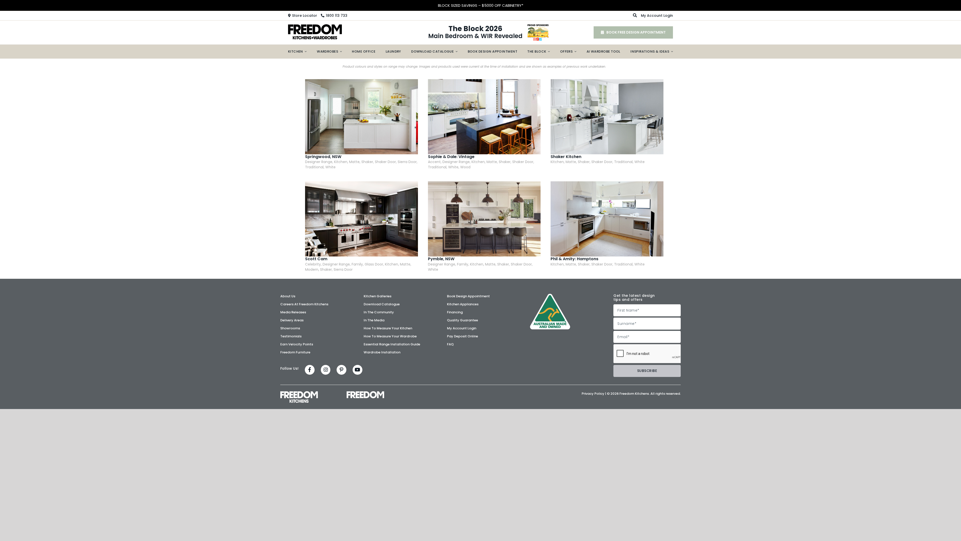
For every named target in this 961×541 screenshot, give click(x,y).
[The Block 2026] (538, 32)
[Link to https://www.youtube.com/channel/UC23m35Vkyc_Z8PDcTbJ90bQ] (357, 370)
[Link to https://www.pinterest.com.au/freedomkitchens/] (341, 370)
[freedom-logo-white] (365, 394)
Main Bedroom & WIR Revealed (475, 32)
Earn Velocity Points (480, 5)
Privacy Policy (593, 393)
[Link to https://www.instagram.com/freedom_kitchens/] (326, 370)
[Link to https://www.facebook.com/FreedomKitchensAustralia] (310, 370)
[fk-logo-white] (299, 397)
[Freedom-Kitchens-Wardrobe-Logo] (315, 31)
